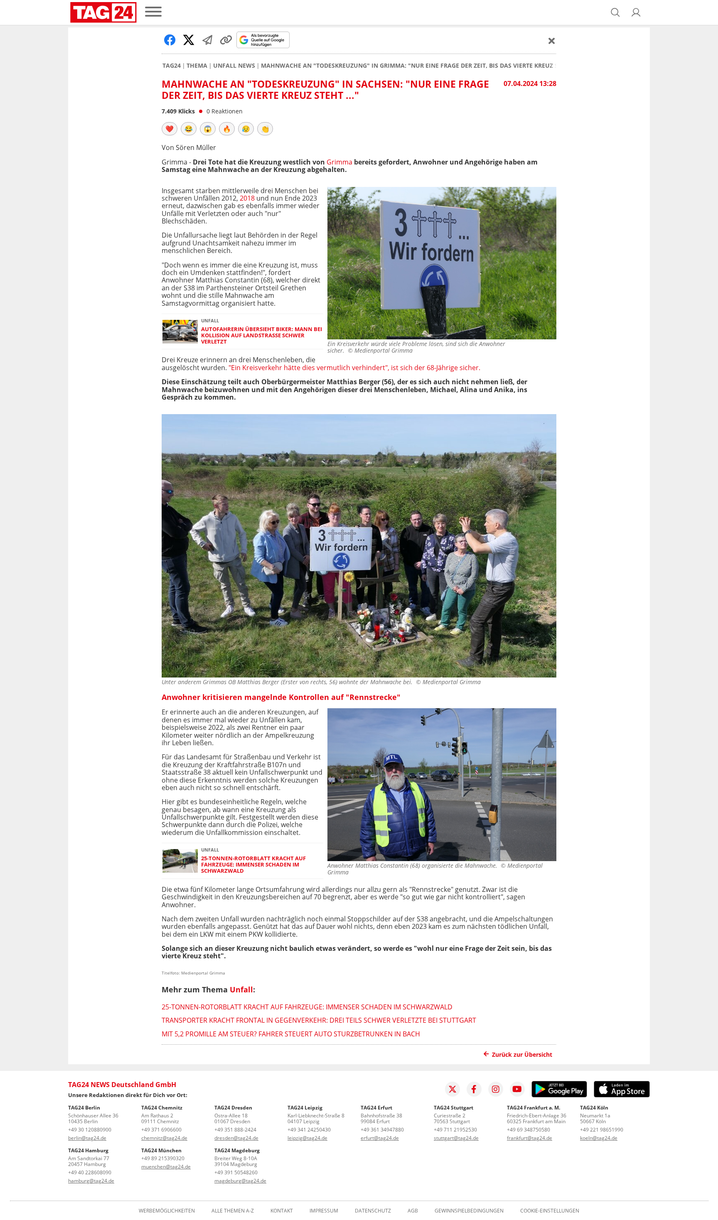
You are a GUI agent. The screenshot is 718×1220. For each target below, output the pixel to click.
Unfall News (234, 65)
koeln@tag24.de (598, 1137)
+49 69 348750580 (528, 1129)
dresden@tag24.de (236, 1137)
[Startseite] (103, 12)
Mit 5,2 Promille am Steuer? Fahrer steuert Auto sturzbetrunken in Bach (291, 1033)
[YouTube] (517, 1089)
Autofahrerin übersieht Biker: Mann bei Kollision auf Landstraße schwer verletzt (261, 335)
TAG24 (171, 65)
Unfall (241, 989)
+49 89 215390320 (162, 1158)
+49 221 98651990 (601, 1129)
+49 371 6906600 (161, 1129)
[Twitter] (452, 1089)
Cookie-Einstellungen (549, 1211)
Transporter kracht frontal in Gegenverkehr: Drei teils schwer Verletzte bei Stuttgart (319, 1020)
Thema (197, 65)
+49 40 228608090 (89, 1172)
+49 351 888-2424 (235, 1129)
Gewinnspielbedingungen (469, 1211)
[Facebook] (474, 1089)
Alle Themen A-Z (232, 1211)
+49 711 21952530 (455, 1129)
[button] (636, 12)
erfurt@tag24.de (380, 1137)
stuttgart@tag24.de (456, 1137)
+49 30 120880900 (89, 1129)
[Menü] (153, 12)
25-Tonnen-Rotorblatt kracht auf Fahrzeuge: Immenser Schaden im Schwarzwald (253, 864)
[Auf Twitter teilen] (188, 40)
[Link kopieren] (226, 40)
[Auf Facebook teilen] (170, 40)
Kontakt (281, 1211)
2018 (247, 198)
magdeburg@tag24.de (240, 1180)
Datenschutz (373, 1211)
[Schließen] (551, 40)
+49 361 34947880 (382, 1129)
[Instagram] (495, 1089)
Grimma (339, 162)
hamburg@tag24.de (91, 1180)
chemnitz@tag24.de (164, 1137)
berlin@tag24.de (87, 1137)
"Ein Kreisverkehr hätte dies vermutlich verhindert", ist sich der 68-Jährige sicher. (354, 367)
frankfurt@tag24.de (529, 1137)
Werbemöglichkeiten (167, 1211)
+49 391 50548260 (236, 1172)
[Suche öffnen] (615, 12)
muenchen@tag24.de (166, 1166)
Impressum (324, 1211)
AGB (413, 1211)
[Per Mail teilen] (207, 40)
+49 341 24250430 (309, 1129)
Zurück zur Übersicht (522, 1054)
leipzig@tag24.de (307, 1137)
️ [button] (169, 128)
